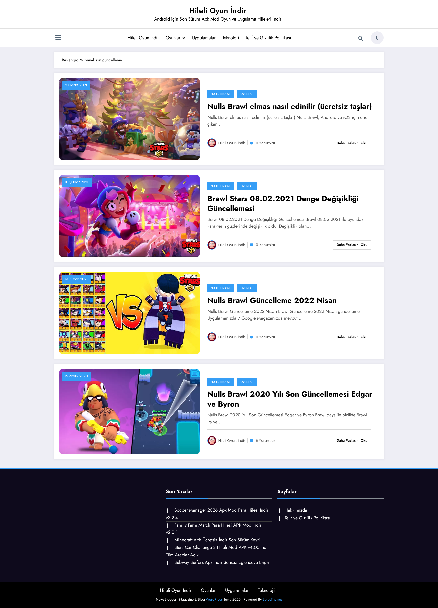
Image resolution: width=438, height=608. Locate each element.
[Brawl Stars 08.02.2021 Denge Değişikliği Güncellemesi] (129, 215)
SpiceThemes (272, 599)
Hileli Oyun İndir (218, 10)
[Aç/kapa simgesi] (58, 38)
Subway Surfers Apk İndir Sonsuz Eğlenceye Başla (221, 562)
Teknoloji (230, 37)
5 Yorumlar (265, 440)
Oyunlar (173, 37)
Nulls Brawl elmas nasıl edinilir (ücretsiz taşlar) (289, 106)
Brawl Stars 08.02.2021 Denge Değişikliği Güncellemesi (283, 203)
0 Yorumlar (265, 143)
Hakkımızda (296, 510)
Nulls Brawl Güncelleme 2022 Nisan (272, 300)
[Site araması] (360, 38)
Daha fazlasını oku (352, 142)
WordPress (214, 599)
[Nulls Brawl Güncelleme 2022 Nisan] (129, 312)
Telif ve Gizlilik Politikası (268, 37)
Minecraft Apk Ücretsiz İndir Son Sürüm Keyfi (217, 540)
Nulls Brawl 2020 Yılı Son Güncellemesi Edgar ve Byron (289, 399)
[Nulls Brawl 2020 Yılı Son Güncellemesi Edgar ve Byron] (129, 411)
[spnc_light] (377, 37)
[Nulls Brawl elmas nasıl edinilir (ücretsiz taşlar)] (129, 118)
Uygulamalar (204, 37)
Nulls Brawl (221, 94)
